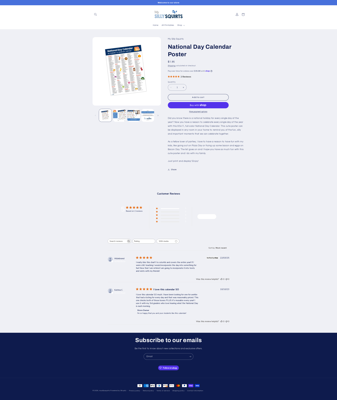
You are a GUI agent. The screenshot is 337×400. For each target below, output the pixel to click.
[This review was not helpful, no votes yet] (226, 279)
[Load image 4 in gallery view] (147, 115)
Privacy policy (134, 390)
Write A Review (207, 216)
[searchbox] (117, 241)
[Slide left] (95, 115)
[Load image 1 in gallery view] (105, 115)
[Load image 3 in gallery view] (133, 115)
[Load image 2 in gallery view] (119, 115)
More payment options (198, 112)
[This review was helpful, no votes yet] (221, 279)
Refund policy (148, 390)
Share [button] (174, 170)
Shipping (171, 66)
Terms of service (163, 390)
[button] (96, 14)
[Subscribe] (190, 356)
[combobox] (143, 241)
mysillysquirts (104, 390)
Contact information (195, 390)
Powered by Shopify (118, 390)
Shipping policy (178, 390)
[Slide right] (158, 115)
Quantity (171, 82)
